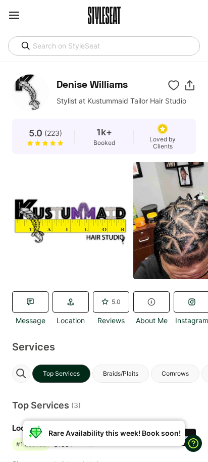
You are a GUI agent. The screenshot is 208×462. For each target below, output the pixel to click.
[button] (190, 85)
